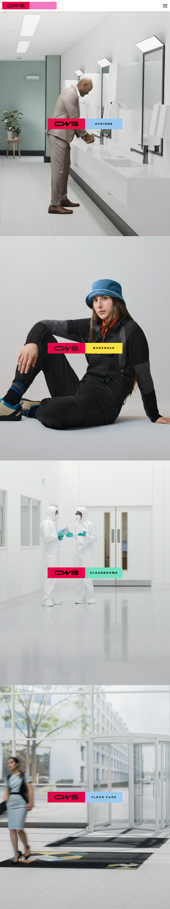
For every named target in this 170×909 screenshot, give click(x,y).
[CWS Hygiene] (85, 124)
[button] (165, 5)
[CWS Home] (29, 5)
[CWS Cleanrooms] (85, 572)
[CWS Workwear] (85, 348)
